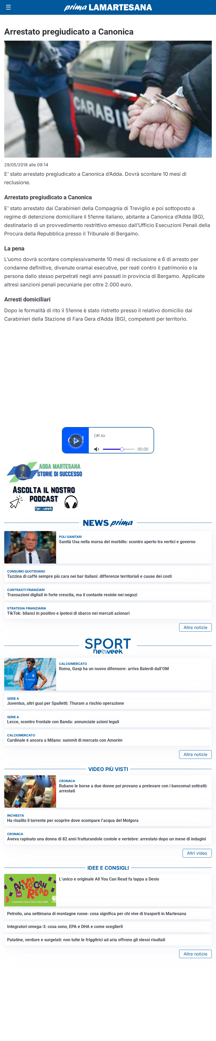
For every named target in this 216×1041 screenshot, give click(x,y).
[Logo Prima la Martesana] (108, 7)
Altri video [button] (197, 853)
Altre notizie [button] (195, 627)
